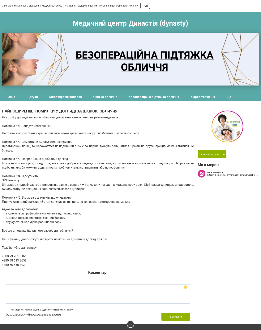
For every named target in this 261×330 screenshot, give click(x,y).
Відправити (175, 316)
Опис (11, 97)
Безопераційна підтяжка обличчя (154, 97)
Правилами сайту (63, 310)
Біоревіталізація (202, 97)
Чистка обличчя (105, 97)
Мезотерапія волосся (65, 97)
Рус (145, 6)
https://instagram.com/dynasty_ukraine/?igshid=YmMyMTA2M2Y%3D (233, 175)
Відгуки (32, 97)
